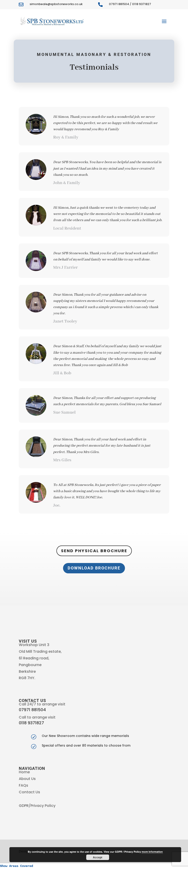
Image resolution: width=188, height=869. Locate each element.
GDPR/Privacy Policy (37, 805)
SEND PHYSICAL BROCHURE (94, 551)
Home (24, 772)
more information (152, 851)
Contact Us (29, 792)
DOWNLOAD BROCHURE (94, 568)
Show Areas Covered (16, 866)
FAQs (23, 785)
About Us (27, 778)
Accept (97, 857)
